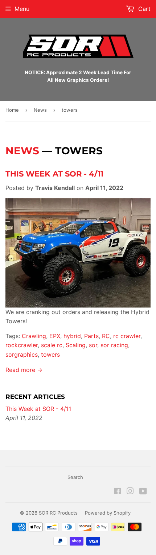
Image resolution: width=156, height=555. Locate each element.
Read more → (23, 369)
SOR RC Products (58, 513)
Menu (22, 8)
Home (12, 110)
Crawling (34, 336)
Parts (91, 336)
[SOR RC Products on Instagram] (130, 491)
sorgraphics (21, 354)
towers (50, 354)
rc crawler (126, 336)
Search (75, 477)
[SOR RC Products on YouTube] (143, 491)
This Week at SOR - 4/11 (54, 173)
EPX (54, 336)
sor (93, 345)
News (40, 110)
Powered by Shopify (108, 513)
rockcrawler (21, 345)
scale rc (51, 345)
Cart (143, 8)
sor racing (114, 345)
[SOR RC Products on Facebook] (117, 491)
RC (106, 336)
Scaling (76, 345)
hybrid (72, 336)
